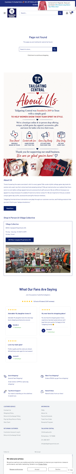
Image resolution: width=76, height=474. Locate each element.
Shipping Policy (9, 413)
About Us (44, 413)
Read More (9, 208)
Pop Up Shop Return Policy (12, 419)
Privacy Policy (42, 464)
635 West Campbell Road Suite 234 (19, 240)
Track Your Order (46, 419)
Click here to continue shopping (38, 55)
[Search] (60, 13)
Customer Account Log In (12, 432)
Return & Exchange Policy (12, 416)
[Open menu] (5, 13)
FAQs (42, 410)
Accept (37, 469)
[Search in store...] (54, 49)
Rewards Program (47, 422)
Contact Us (7, 410)
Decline (57, 469)
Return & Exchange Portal (12, 435)
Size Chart (7, 422)
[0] (71, 13)
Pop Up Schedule (46, 416)
